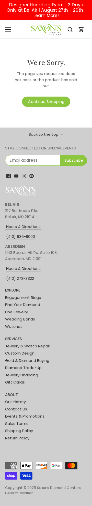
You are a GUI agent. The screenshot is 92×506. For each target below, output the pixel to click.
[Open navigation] (8, 29)
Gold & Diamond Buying (27, 360)
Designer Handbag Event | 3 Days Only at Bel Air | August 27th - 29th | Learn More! (46, 10)
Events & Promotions (24, 416)
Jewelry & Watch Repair (27, 346)
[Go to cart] (81, 29)
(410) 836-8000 (20, 236)
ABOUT (11, 394)
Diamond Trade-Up (23, 367)
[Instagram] (24, 175)
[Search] (70, 29)
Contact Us (16, 409)
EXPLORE (12, 290)
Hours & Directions (23, 226)
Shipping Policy (19, 430)
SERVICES (13, 338)
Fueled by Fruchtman (19, 493)
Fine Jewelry (16, 312)
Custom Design (19, 353)
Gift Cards (15, 382)
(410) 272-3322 (20, 278)
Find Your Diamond (22, 304)
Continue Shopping (46, 101)
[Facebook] (8, 175)
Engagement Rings (23, 297)
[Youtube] (16, 175)
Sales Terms (16, 423)
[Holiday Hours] (5, 278)
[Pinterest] (31, 175)
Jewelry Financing (21, 375)
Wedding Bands (20, 319)
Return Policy (17, 438)
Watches (13, 326)
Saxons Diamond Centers (59, 487)
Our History (15, 401)
